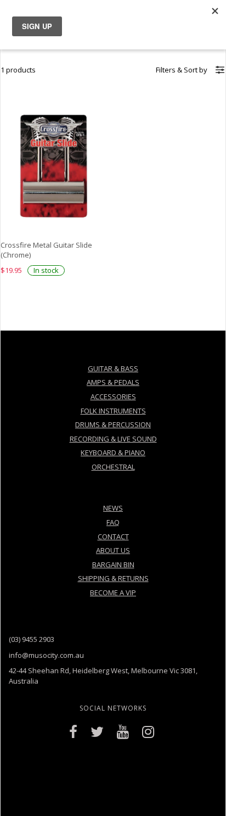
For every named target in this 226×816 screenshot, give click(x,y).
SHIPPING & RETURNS (113, 578)
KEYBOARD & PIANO (113, 452)
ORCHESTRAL (113, 467)
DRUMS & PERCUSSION (113, 424)
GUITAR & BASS (113, 368)
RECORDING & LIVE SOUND (113, 439)
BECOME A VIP (113, 592)
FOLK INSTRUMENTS (113, 411)
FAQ (113, 522)
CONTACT (113, 536)
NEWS (113, 508)
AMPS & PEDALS (113, 382)
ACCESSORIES (113, 396)
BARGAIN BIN (113, 564)
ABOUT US (113, 550)
